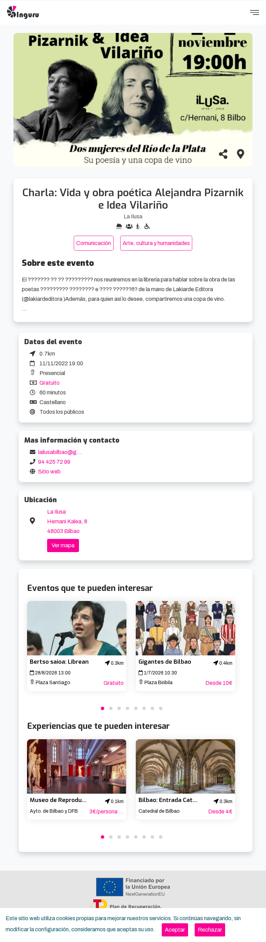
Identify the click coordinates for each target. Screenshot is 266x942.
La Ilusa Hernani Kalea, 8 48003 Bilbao (67, 521)
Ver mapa (63, 545)
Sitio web (49, 471)
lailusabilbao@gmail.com (68, 452)
